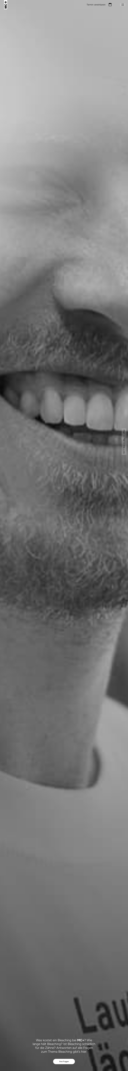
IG (124, 452)
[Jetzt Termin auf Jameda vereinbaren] (110, 6)
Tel (124, 439)
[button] (122, 4)
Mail (124, 432)
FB (124, 446)
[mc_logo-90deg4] (5, 4)
